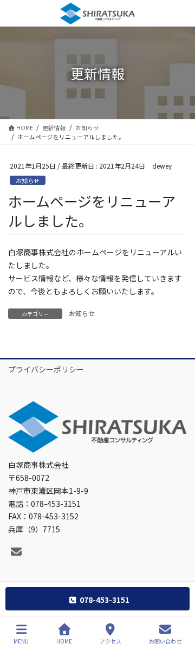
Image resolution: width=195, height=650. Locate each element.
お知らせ (28, 180)
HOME (64, 641)
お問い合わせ (165, 641)
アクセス (110, 641)
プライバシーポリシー (46, 369)
